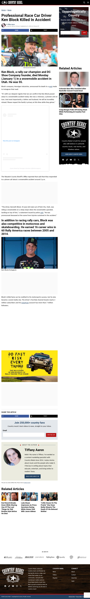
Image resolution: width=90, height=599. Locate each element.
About (73, 572)
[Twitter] (79, 160)
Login (72, 581)
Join (84, 32)
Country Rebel (58, 569)
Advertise (74, 578)
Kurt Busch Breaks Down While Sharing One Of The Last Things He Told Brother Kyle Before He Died (9, 508)
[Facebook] (63, 160)
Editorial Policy (72, 596)
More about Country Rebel (73, 154)
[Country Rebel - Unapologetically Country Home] (11, 2)
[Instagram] (75, 160)
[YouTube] (71, 160)
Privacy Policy (79, 596)
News (9, 10)
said (41, 213)
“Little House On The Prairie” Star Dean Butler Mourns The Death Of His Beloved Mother (49, 507)
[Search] (84, 2)
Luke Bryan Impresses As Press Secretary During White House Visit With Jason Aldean (29, 507)
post (50, 86)
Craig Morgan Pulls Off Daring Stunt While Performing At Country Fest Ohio (73, 112)
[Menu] (88, 2)
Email (5, 430)
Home (3, 10)
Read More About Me (32, 476)
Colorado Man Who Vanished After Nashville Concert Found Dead (72, 90)
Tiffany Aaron (11, 24)
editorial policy (27, 482)
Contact (73, 575)
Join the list (51, 435)
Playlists (55, 578)
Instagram (25, 303)
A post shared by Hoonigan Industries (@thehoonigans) (25, 168)
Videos (55, 575)
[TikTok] (67, 160)
